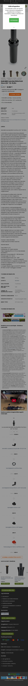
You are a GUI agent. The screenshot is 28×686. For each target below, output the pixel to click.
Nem (14, 27)
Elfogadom (14, 20)
